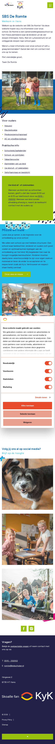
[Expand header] (51, 5)
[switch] (48, 371)
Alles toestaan (27, 405)
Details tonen (41, 397)
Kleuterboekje (10, 130)
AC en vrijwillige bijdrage (15, 139)
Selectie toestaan (27, 414)
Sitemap (5, 725)
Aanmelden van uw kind (15, 163)
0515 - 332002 (11, 661)
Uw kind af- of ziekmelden (16, 168)
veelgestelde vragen (19, 646)
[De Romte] (8, 5)
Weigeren (27, 422)
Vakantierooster (11, 159)
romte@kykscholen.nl (14, 666)
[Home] (27, 696)
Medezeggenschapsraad (15, 134)
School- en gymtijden (14, 155)
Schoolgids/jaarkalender (15, 150)
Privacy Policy (7, 720)
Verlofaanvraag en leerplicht (17, 172)
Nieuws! (8, 126)
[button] (27, 90)
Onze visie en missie (14, 274)
